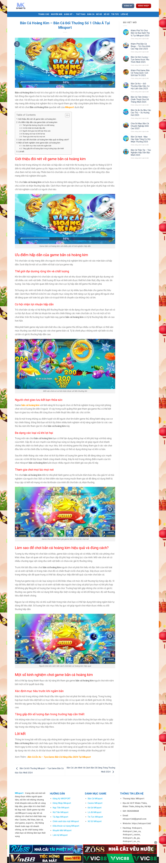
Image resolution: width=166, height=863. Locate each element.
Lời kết (21, 151)
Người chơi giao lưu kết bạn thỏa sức (37, 131)
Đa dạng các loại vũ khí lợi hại (34, 134)
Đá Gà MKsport (94, 807)
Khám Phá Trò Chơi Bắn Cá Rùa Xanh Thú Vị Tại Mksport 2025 (140, 33)
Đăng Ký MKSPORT (61, 798)
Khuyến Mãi (56, 14)
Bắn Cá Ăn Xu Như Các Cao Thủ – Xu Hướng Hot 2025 (141, 112)
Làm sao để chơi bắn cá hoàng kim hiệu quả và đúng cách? (43, 139)
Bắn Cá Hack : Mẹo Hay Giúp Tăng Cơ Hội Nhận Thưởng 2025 (140, 139)
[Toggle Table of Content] (66, 115)
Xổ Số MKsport (95, 821)
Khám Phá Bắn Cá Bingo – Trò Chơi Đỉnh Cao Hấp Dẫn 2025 (140, 46)
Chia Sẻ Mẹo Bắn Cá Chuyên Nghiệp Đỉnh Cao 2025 (140, 126)
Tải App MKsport (60, 817)
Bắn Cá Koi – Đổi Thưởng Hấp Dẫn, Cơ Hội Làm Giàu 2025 (140, 86)
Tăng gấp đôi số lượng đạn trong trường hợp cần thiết (43, 148)
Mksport (69, 107)
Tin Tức (115, 14)
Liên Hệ (124, 14)
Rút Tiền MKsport (60, 812)
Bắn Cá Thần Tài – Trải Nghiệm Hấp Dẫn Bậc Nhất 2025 (141, 152)
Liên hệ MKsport (60, 835)
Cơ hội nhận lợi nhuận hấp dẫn (34, 128)
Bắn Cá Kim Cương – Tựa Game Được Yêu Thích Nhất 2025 (140, 59)
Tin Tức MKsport (95, 817)
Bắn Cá (90, 14)
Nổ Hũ (99, 14)
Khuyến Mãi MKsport (62, 830)
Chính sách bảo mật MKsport (66, 821)
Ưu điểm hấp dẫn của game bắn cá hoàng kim (37, 122)
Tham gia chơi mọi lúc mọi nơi (34, 136)
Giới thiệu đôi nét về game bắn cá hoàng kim (37, 119)
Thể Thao (80, 14)
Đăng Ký (68, 14)
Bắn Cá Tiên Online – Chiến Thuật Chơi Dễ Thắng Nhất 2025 (140, 99)
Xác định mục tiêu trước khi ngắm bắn (37, 146)
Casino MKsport (95, 803)
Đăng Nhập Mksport (62, 803)
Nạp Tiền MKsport (61, 807)
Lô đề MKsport (94, 812)
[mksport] (28, 6)
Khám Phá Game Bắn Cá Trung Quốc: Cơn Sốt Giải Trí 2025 (140, 73)
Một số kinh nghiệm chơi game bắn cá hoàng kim (39, 143)
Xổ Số (106, 14)
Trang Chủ (43, 14)
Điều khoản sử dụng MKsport (66, 826)
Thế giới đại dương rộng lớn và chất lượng (38, 125)
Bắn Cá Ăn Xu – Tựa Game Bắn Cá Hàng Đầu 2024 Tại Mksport (59, 757)
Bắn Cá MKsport (95, 798)
